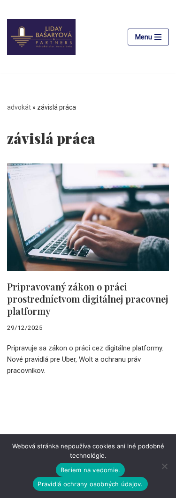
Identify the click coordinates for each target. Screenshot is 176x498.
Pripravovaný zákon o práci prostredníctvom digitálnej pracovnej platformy (87, 298)
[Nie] (164, 466)
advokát (19, 107)
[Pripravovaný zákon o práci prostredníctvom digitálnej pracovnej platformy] (88, 217)
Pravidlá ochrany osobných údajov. (90, 484)
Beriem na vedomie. (91, 470)
